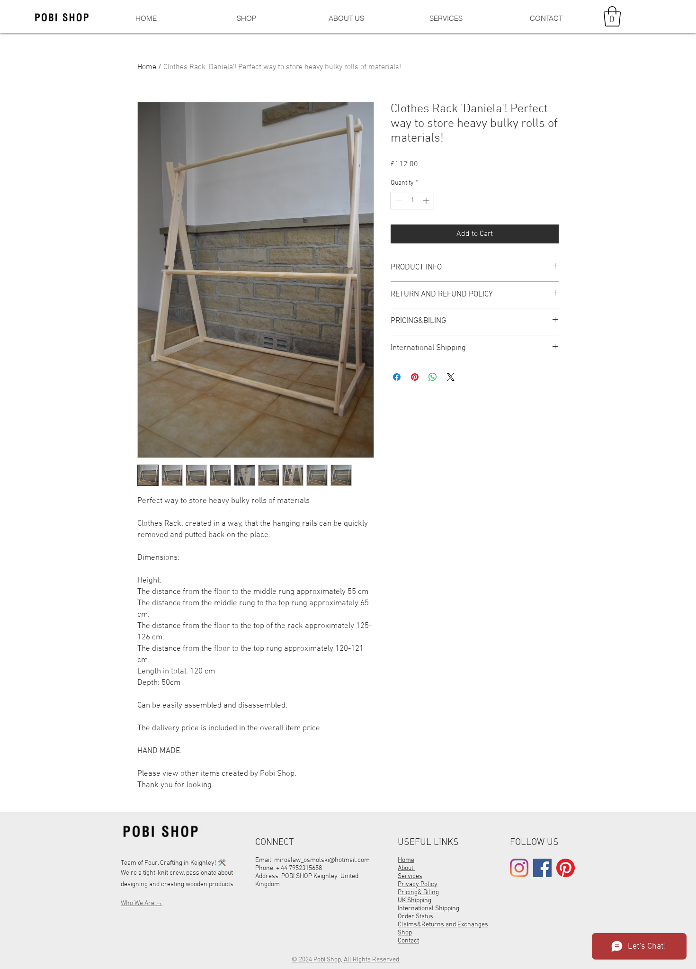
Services (410, 876)
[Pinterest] (565, 868)
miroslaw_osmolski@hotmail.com (322, 860)
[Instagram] (519, 868)
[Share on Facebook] (396, 377)
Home (146, 67)
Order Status (415, 917)
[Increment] (427, 200)
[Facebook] (542, 868)
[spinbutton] (412, 200)
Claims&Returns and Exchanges (443, 925)
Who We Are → (141, 903)
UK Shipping (414, 901)
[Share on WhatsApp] (432, 377)
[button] (612, 16)
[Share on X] (450, 377)
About (406, 868)
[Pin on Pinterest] (414, 377)
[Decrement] (398, 200)
